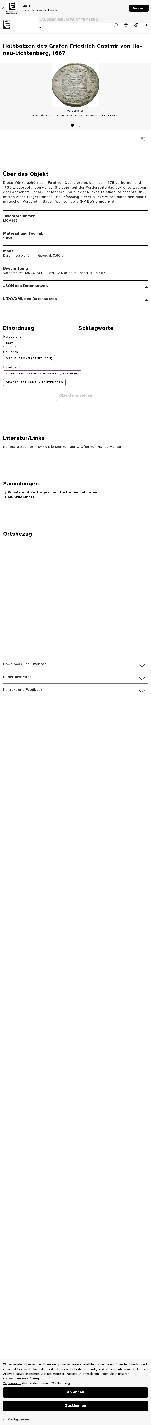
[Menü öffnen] (106, 24)
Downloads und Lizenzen (25, 664)
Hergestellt (12, 336)
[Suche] (116, 25)
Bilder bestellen (17, 677)
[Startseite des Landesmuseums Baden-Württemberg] (19, 27)
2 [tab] (79, 126)
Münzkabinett (21, 497)
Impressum (12, 1383)
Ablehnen (75, 1392)
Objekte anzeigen (75, 396)
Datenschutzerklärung (21, 1378)
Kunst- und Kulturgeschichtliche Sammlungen (52, 492)
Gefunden (10, 352)
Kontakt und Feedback (22, 690)
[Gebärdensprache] (136, 25)
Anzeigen (139, 8)
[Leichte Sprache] (126, 25)
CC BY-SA (110, 115)
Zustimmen (75, 1406)
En (146, 25)
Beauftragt (11, 367)
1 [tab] (73, 126)
